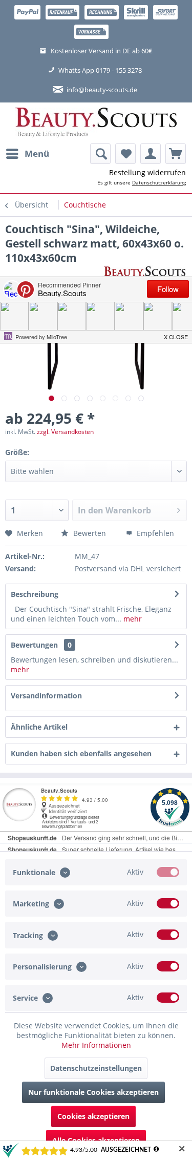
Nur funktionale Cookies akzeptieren (93, 1092)
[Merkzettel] (125, 153)
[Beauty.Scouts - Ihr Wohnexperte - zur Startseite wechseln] (96, 123)
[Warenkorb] (175, 153)
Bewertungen (34, 645)
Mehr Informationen (96, 1045)
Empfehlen (154, 533)
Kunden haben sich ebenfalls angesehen (81, 753)
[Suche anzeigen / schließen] (100, 153)
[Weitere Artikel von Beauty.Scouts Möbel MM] (144, 274)
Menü (37, 153)
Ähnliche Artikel (39, 727)
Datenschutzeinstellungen (96, 1068)
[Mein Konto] (150, 153)
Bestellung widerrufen (147, 172)
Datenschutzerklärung (159, 182)
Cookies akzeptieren (93, 1116)
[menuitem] (27, 153)
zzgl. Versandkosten (65, 431)
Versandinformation (46, 695)
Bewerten (88, 533)
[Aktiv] (168, 872)
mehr (131, 619)
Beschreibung (34, 594)
